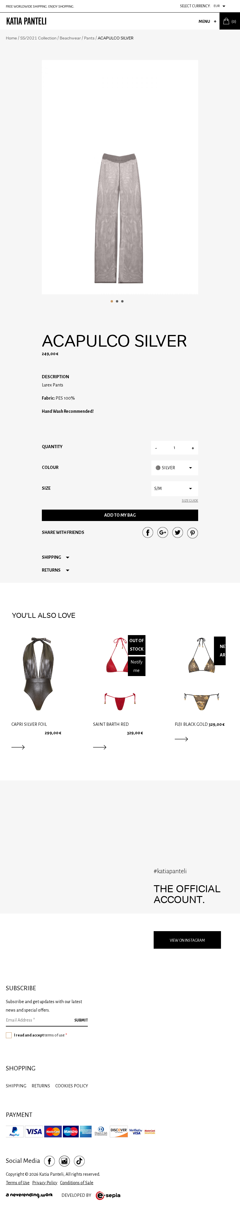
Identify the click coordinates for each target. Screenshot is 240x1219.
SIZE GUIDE (190, 500)
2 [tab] (117, 301)
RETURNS (41, 1086)
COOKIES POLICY (71, 1086)
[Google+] (162, 532)
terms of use (54, 1035)
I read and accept (40, 1035)
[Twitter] (177, 532)
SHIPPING (16, 1086)
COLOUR (50, 467)
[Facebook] (147, 532)
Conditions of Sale (76, 1182)
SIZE (46, 488)
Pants (89, 38)
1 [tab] (112, 301)
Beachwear (70, 38)
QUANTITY (52, 446)
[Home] (26, 21)
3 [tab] (122, 301)
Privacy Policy (44, 1182)
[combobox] (222, 6)
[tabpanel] (120, 177)
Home (11, 38)
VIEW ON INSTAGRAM (187, 940)
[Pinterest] (192, 533)
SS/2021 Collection (38, 38)
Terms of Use (18, 1182)
